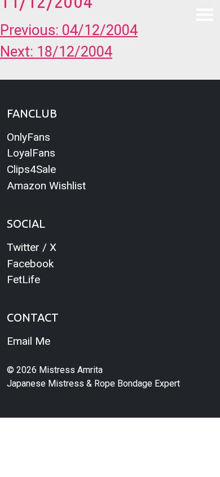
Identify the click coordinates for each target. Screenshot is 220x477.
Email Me (28, 341)
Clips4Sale (31, 169)
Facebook (30, 263)
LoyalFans (31, 152)
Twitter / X (31, 247)
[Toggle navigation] (204, 14)
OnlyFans (28, 137)
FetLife (23, 279)
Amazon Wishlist (46, 185)
